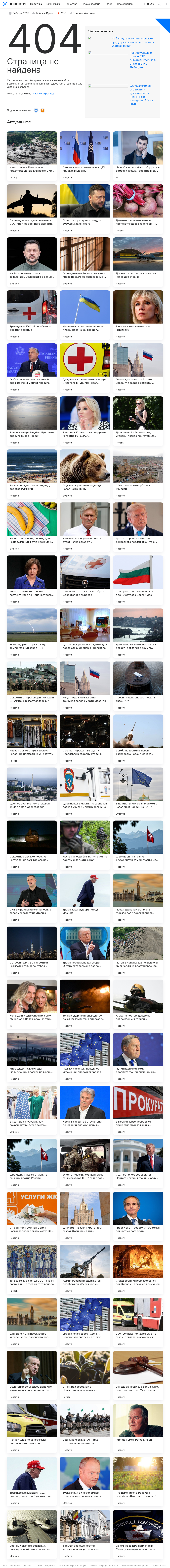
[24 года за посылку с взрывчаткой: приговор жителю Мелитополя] (138, 1375)
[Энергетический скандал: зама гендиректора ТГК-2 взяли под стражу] (85, 1163)
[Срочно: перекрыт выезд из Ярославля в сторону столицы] (85, 739)
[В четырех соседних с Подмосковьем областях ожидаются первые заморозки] (85, 1375)
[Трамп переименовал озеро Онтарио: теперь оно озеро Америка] (85, 951)
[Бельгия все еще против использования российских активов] (85, 1534)
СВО (63, 13)
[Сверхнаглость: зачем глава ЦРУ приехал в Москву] (85, 156)
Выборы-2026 (21, 13)
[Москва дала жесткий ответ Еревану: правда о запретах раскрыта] (138, 368)
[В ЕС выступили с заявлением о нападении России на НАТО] (138, 792)
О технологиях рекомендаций (72, 1566)
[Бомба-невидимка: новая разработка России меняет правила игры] (138, 739)
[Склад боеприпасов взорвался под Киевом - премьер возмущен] (138, 1269)
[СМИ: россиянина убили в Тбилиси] (138, 474)
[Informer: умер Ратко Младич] (138, 1428)
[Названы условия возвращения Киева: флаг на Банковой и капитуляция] (85, 315)
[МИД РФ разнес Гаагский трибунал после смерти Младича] (85, 686)
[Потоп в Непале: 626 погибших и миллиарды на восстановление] (138, 951)
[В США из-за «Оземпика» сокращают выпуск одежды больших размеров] (32, 1110)
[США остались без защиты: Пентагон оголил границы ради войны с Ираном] (138, 1163)
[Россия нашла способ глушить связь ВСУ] (138, 686)
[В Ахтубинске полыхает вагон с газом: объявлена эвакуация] (138, 1322)
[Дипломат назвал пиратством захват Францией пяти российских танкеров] (85, 1216)
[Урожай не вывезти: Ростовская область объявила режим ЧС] (138, 633)
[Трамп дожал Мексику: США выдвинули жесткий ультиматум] (32, 1481)
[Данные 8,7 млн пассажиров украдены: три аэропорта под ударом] (32, 1322)
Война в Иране (45, 13)
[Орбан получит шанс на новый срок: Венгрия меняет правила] (32, 368)
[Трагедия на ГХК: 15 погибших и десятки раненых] (32, 315)
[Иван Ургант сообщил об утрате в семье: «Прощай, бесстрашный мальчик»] (138, 156)
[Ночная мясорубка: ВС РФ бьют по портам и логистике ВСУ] (85, 845)
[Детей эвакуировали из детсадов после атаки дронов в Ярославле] (85, 633)
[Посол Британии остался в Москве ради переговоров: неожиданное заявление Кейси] (138, 898)
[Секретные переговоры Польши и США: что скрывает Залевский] (32, 686)
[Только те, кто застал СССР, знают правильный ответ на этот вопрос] (32, 1269)
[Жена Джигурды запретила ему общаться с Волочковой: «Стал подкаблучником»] (32, 1004)
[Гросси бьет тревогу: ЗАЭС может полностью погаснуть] (138, 1216)
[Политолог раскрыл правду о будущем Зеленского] (85, 209)
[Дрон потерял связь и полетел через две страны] (138, 262)
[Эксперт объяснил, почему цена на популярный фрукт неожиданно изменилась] (32, 527)
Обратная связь (159, 1566)
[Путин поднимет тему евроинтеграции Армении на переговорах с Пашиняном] (138, 1057)
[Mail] (5, 4)
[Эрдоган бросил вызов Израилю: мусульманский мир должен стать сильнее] (32, 1375)
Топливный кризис (84, 13)
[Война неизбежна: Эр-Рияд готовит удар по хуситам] (85, 1428)
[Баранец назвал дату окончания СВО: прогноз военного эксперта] (32, 209)
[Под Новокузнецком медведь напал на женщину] (85, 474)
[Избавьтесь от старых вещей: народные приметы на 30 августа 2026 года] (32, 739)
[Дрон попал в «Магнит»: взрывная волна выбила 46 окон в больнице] (85, 792)
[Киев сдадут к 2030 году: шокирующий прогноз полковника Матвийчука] (32, 1057)
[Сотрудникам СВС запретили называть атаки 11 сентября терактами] (32, 951)
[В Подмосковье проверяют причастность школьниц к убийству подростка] (138, 1110)
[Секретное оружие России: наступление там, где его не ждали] (32, 845)
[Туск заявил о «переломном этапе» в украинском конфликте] (85, 1481)
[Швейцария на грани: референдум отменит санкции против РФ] (138, 845)
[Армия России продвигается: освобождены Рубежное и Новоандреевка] (85, 1269)
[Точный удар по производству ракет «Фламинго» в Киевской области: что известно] (85, 1004)
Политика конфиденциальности (104, 1566)
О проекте (50, 1566)
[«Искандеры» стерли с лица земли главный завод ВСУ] (32, 633)
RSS (40, 1566)
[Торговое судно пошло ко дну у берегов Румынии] (32, 474)
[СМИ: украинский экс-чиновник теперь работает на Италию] (32, 898)
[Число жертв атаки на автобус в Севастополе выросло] (85, 580)
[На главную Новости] (16, 4)
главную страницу (43, 93)
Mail (5, 1566)
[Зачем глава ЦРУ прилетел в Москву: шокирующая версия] (138, 1534)
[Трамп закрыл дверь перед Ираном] (85, 898)
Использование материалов (135, 1566)
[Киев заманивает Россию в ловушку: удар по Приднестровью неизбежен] (32, 580)
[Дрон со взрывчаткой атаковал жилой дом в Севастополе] (32, 792)
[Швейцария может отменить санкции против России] (32, 1163)
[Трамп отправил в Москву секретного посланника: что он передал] (138, 527)
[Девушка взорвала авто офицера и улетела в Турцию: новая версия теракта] (85, 368)
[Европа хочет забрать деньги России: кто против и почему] (85, 1322)
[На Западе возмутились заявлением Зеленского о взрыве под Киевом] (32, 262)
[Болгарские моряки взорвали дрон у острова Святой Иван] (138, 580)
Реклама (28, 1566)
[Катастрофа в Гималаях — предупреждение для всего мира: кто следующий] (32, 156)
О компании (15, 1566)
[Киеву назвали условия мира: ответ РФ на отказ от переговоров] (85, 527)
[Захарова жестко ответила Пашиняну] (138, 315)
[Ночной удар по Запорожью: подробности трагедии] (32, 1428)
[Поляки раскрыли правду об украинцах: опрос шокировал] (85, 1057)
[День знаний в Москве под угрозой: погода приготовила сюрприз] (138, 421)
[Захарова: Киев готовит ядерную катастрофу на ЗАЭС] (85, 421)
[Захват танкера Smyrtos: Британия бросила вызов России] (32, 421)
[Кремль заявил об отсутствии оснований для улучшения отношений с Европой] (85, 1110)
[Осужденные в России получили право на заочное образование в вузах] (85, 262)
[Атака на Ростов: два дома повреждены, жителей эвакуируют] (138, 1004)
